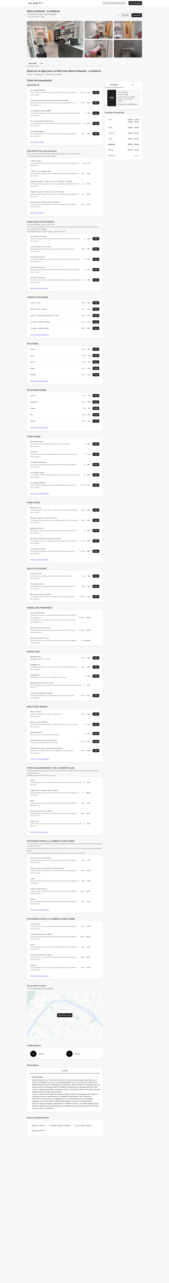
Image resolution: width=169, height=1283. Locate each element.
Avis (132, 84)
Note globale (114, 84)
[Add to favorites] (118, 15)
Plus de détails (34, 95)
